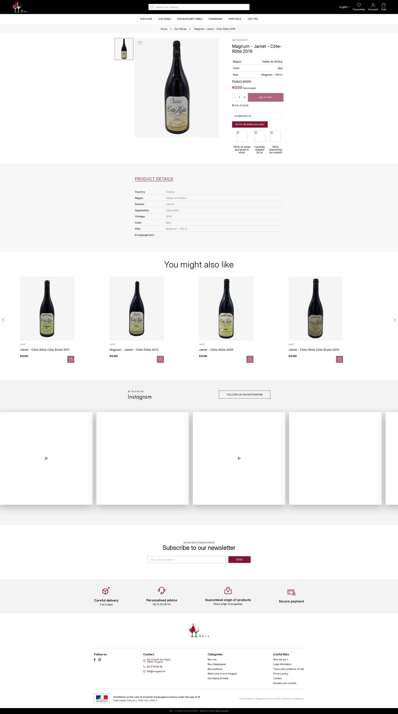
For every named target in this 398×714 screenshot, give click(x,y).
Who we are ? (280, 659)
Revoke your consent (284, 683)
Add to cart (266, 97)
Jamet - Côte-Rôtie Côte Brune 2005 (314, 349)
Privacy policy (280, 673)
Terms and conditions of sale (288, 669)
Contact (277, 678)
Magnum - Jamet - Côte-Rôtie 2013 (133, 349)
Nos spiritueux (215, 669)
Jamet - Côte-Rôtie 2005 (216, 349)
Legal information (282, 664)
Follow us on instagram (244, 394)
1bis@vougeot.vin (156, 671)
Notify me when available (249, 124)
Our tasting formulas (218, 678)
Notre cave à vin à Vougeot (222, 673)
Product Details (154, 179)
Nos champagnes (217, 664)
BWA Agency (222, 711)
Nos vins (212, 659)
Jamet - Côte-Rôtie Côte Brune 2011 (44, 349)
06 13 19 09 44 (154, 666)
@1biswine (136, 391)
